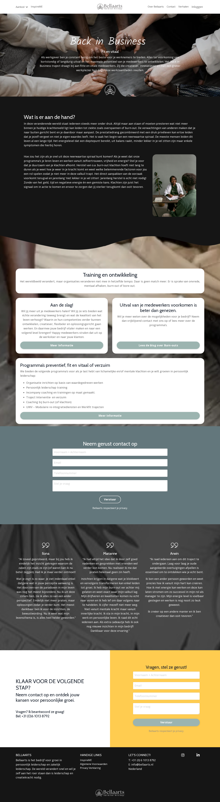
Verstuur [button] (110, 499)
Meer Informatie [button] (61, 345)
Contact (171, 6)
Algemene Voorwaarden (93, 764)
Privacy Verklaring (90, 768)
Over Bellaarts (156, 6)
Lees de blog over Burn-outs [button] (158, 345)
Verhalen (183, 6)
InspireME (37, 6)
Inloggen (197, 7)
